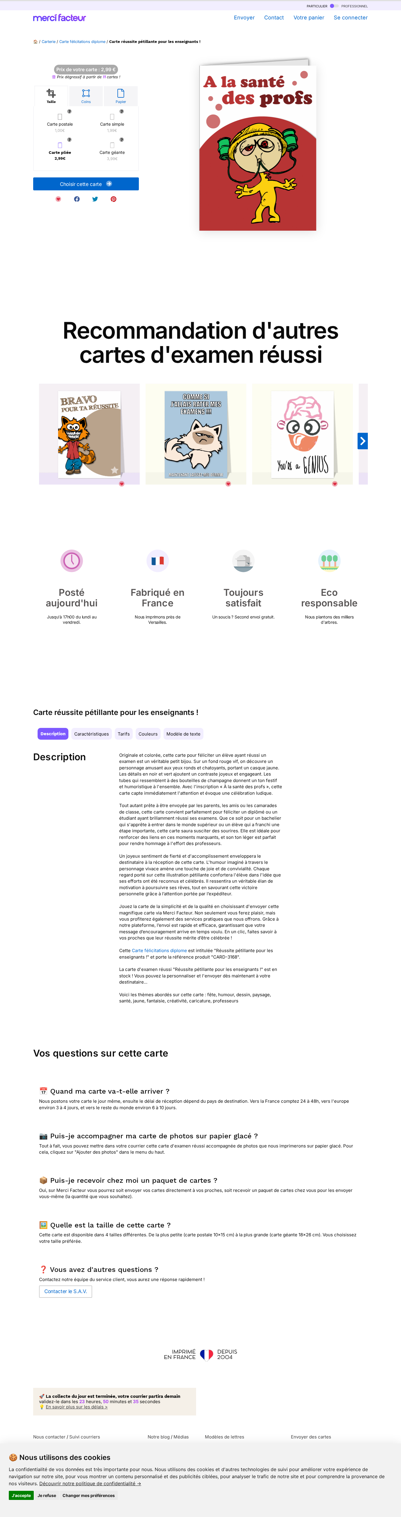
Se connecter (351, 17)
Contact (274, 17)
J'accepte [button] (21, 1495)
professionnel (354, 6)
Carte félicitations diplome (82, 41)
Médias (181, 1437)
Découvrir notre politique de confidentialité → (90, 1483)
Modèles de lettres (224, 1437)
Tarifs (124, 734)
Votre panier (309, 17)
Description (53, 733)
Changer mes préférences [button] (89, 1495)
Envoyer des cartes (311, 1437)
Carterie (48, 41)
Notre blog (159, 1437)
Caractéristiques (91, 734)
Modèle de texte (183, 734)
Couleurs (148, 734)
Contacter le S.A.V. (65, 1291)
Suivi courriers (84, 1437)
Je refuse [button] (47, 1495)
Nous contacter (49, 1437)
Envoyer (244, 17)
